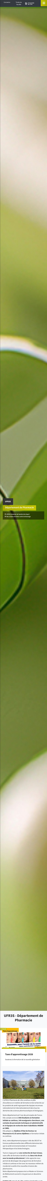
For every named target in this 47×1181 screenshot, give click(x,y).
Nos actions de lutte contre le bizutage (18, 517)
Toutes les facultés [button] (19, 3)
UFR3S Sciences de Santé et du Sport (18, 514)
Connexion (7, 2)
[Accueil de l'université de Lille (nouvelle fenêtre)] (29, 3)
